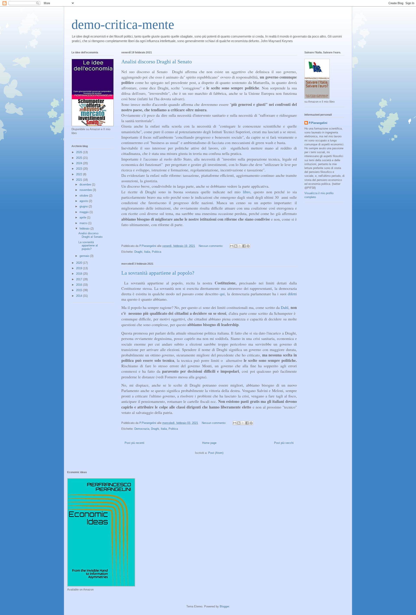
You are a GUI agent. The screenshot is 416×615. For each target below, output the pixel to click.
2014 (79, 295)
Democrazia (141, 428)
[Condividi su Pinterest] (248, 246)
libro (246, 191)
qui (222, 293)
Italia (147, 251)
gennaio (85, 255)
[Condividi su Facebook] (244, 246)
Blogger (224, 606)
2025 (79, 157)
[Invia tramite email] (231, 246)
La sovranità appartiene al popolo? (157, 273)
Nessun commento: (211, 246)
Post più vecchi (284, 442)
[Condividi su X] (240, 246)
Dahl (284, 307)
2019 (79, 268)
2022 (79, 174)
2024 (79, 163)
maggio (84, 212)
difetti (292, 293)
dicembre (86, 184)
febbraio (85, 228)
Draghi (138, 251)
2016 (79, 284)
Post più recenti (134, 442)
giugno (84, 206)
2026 (79, 152)
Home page (209, 442)
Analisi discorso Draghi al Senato (156, 61)
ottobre (84, 195)
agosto (84, 201)
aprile (83, 217)
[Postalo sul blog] (236, 246)
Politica (156, 251)
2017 (79, 279)
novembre (86, 190)
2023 (79, 168)
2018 (79, 273)
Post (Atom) (215, 452)
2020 (79, 262)
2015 (79, 290)
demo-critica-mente (123, 24)
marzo (84, 223)
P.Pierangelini (318, 123)
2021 (79, 179)
